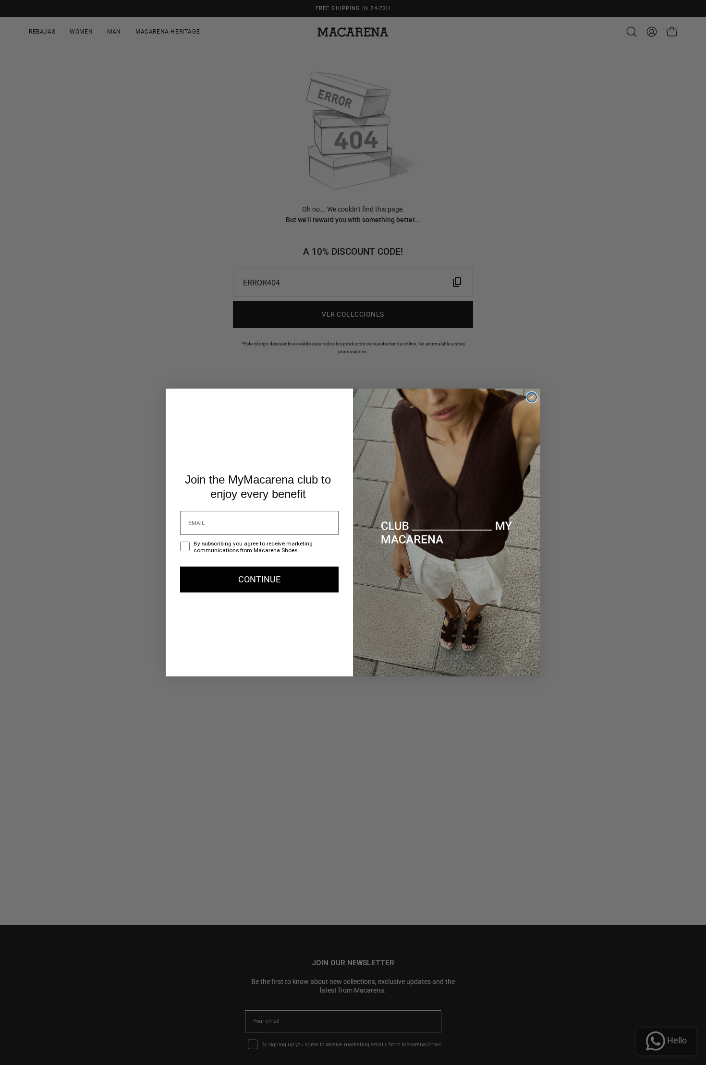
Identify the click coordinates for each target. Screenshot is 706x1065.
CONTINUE (259, 579)
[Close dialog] (531, 397)
